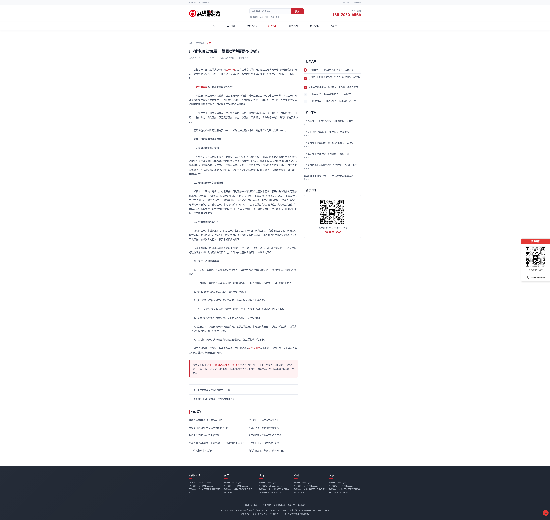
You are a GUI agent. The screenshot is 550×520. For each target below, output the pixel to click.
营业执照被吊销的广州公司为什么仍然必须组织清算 (333, 87)
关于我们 (231, 26)
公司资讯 (314, 26)
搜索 (297, 11)
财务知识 (272, 26)
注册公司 (230, 69)
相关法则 (301, 505)
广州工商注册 (266, 505)
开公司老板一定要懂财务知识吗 (264, 428)
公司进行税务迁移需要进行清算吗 (265, 435)
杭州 (277, 17)
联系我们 (346, 2)
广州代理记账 (279, 505)
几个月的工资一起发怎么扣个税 (264, 443)
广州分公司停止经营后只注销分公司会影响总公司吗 (328, 121)
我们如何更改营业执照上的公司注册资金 (268, 450)
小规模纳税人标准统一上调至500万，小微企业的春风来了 (216, 443)
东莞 (262, 17)
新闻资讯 (252, 26)
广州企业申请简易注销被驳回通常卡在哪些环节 (331, 94)
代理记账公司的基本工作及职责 (264, 420)
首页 (213, 26)
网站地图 (357, 2)
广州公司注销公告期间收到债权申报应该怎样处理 (332, 101)
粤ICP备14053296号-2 (322, 510)
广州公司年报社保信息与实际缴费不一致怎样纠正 (332, 70)
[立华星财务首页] (205, 13)
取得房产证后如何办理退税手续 (204, 435)
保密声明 (291, 505)
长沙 (272, 17)
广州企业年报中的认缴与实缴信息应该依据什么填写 (328, 143)
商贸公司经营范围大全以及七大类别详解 (208, 428)
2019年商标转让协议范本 (201, 450)
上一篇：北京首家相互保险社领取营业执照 (209, 390)
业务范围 (293, 26)
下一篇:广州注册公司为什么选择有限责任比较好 (212, 399)
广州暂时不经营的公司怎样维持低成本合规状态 (326, 132)
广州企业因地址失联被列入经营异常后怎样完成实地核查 (334, 79)
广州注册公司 (200, 87)
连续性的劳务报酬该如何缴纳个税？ (206, 420)
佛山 (267, 17)
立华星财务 (254, 348)
